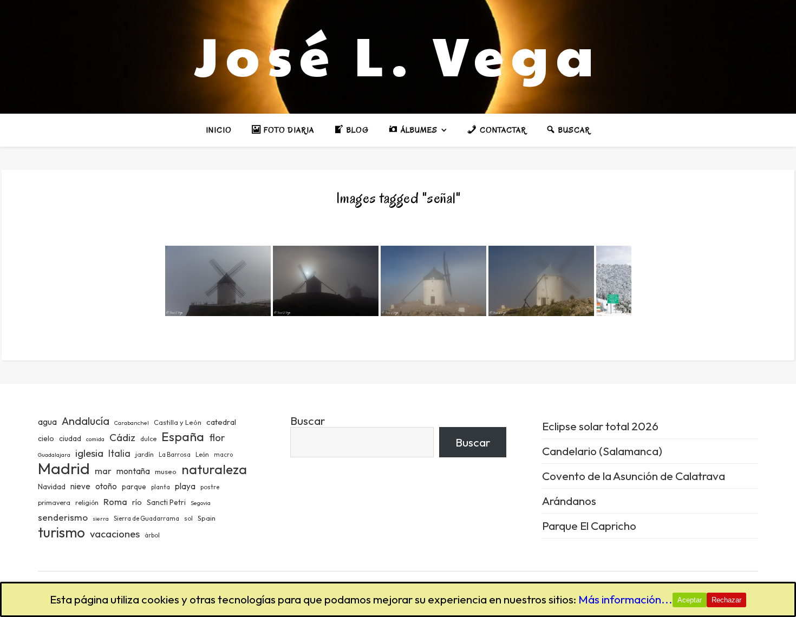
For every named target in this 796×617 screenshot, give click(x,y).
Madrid (64, 468)
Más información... (625, 599)
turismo (61, 532)
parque (134, 486)
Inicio (219, 130)
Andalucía (85, 421)
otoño (106, 486)
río (137, 502)
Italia (119, 454)
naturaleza (214, 469)
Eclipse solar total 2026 (600, 426)
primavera (54, 502)
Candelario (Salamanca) (602, 451)
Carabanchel (131, 422)
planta (160, 487)
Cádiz (122, 437)
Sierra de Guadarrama (146, 518)
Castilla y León (177, 422)
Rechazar (726, 600)
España (182, 436)
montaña (133, 470)
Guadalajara (54, 454)
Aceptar (689, 600)
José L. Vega (398, 54)
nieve (80, 486)
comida (95, 439)
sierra (101, 518)
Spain (207, 518)
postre (209, 487)
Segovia (201, 503)
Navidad (52, 486)
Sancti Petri (166, 502)
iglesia (89, 453)
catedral (221, 422)
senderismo (63, 517)
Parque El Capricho (589, 525)
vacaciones (115, 533)
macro (223, 454)
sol (188, 518)
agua (47, 421)
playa (185, 486)
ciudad (70, 438)
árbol (152, 535)
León (202, 454)
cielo (46, 438)
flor (217, 437)
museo (166, 471)
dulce (148, 439)
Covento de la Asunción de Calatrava (633, 476)
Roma (115, 501)
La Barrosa (175, 454)
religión (87, 502)
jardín (144, 454)
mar (103, 470)
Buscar (307, 420)
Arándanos (569, 501)
